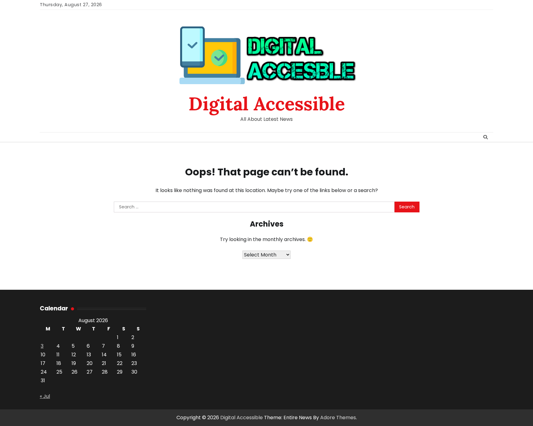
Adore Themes (338, 417)
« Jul (45, 396)
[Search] (485, 137)
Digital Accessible (266, 103)
